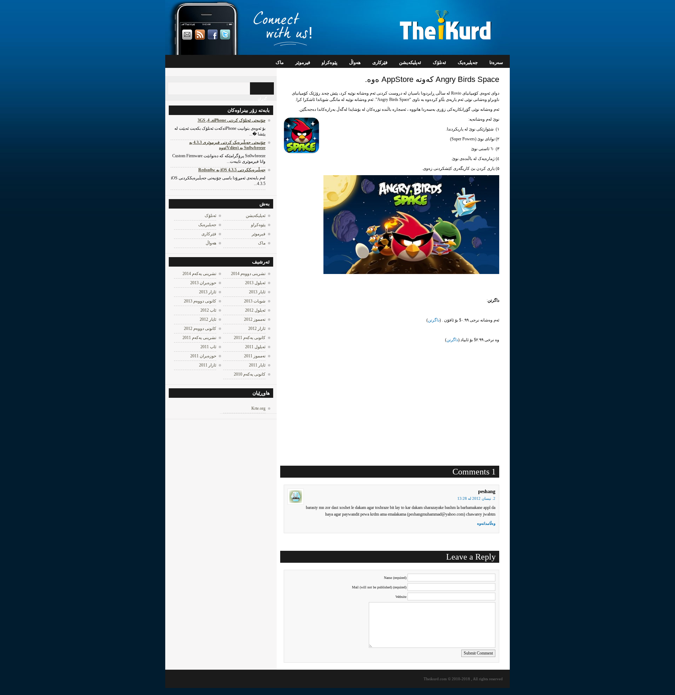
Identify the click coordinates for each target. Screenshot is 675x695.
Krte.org (258, 408)
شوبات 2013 (254, 301)
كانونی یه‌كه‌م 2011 (249, 337)
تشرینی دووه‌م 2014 (248, 273)
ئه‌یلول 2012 (255, 310)
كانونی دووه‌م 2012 (200, 328)
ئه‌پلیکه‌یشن (410, 62)
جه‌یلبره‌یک (468, 62)
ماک (280, 62)
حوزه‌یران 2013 (203, 282)
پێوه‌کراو (330, 62)
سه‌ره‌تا (496, 62)
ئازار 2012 (256, 328)
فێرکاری (379, 62)
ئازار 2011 (207, 365)
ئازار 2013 (207, 291)
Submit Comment (478, 653)
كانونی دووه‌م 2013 (200, 301)
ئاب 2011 (208, 346)
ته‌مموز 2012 (254, 319)
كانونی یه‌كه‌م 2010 (249, 374)
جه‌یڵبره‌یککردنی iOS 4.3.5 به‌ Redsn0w (231, 169)
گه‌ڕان (262, 99)
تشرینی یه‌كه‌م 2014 (199, 273)
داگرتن (433, 320)
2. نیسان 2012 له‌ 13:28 (476, 498)
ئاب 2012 (208, 310)
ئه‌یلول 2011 (255, 346)
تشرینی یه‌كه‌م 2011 (199, 337)
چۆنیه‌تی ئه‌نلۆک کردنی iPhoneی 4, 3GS (231, 120)
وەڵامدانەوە (486, 523)
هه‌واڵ (355, 62)
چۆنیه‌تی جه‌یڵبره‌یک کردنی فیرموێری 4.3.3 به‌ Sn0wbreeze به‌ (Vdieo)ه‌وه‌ (227, 145)
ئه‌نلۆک (439, 62)
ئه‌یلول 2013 (255, 282)
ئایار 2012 (208, 319)
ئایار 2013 (257, 291)
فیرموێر (302, 62)
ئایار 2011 (257, 365)
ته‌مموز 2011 (254, 355)
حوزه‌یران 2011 (203, 355)
